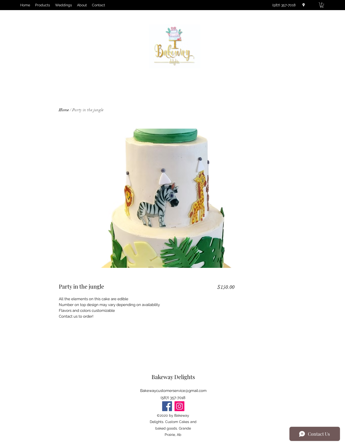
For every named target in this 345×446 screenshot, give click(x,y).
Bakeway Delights (173, 377)
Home (64, 109)
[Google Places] (303, 5)
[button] (322, 5)
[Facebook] (167, 406)
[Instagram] (179, 406)
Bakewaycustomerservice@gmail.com (173, 390)
